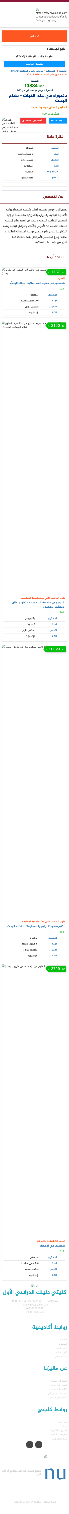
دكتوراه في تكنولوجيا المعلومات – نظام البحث (36, 926)
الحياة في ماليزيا (59, 1381)
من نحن (63, 1422)
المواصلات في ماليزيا (57, 1393)
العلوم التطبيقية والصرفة (49, 107)
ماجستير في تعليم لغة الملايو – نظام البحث (37, 283)
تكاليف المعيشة (59, 1389)
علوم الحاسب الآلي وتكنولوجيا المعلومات (43, 598)
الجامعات (51, 71)
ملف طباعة (57, 121)
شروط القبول (61, 1348)
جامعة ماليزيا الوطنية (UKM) (26, 71)
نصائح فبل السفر (58, 1398)
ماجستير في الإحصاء (52, 1245)
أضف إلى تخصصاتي (32, 121)
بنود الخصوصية (59, 1439)
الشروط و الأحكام (59, 1435)
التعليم (61, 278)
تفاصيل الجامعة (34, 64)
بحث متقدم (61, 1356)
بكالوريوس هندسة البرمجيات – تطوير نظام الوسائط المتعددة (38, 604)
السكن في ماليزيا (58, 1385)
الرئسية (63, 71)
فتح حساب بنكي (58, 1352)
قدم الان (34, 36)
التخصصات (62, 1340)
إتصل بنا (63, 1426)
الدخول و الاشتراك (58, 1430)
